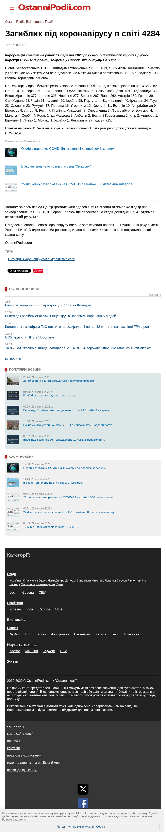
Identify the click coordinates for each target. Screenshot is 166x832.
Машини (31, 651)
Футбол (15, 634)
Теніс (115, 634)
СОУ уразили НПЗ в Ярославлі (30, 337)
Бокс (28, 634)
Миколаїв (98, 580)
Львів (51, 580)
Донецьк (70, 580)
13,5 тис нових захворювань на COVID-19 (51, 526)
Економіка (16, 620)
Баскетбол (82, 634)
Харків (34, 580)
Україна (15, 580)
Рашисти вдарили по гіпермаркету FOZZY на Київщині (48, 305)
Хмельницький (45, 584)
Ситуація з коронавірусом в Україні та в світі (41, 259)
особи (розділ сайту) (22, 770)
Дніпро (59, 580)
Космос (15, 651)
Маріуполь (28, 584)
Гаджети (49, 651)
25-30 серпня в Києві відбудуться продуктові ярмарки (58, 380)
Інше (63, 651)
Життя (12, 661)
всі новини (13, 358)
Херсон (122, 580)
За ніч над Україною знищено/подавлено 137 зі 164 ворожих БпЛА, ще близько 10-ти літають (78, 348)
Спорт (12, 628)
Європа (28, 592)
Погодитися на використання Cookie (81, 826)
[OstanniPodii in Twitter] (83, 789)
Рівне (131, 580)
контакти (13, 748)
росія (13, 592)
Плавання (131, 634)
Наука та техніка (21, 645)
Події (49, 21)
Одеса (43, 580)
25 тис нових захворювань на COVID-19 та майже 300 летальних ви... (69, 497)
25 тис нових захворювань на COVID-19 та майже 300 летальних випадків (76, 184)
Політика (15, 603)
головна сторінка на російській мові (34, 762)
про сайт (13, 741)
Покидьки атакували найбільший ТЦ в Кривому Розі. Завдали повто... (69, 424)
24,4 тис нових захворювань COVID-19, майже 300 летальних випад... (69, 512)
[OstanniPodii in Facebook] (83, 802)
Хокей (41, 634)
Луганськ (110, 580)
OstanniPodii (14, 21)
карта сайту (15, 726)
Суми (59, 584)
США (42, 592)
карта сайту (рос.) (20, 733)
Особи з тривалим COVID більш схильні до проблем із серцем (67, 148)
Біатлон (100, 634)
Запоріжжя (84, 580)
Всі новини (34, 21)
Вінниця (15, 584)
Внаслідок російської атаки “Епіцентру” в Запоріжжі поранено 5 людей (60, 316)
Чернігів (141, 580)
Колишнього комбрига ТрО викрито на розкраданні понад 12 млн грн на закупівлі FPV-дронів (78, 327)
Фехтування (60, 634)
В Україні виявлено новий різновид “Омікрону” (56, 166)
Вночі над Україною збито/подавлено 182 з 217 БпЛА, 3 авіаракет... (67, 410)
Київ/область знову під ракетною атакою (50, 395)
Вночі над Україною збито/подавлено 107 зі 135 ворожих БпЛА (64, 439)
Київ (26, 580)
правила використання (24, 755)
